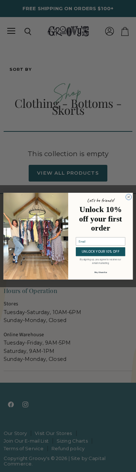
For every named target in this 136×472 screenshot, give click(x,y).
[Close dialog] (128, 197)
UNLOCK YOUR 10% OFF (100, 251)
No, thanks (100, 272)
